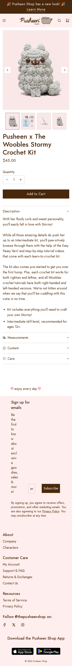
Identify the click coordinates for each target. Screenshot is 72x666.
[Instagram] (23, 625)
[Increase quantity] (21, 180)
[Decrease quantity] (7, 180)
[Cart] (67, 20)
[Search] (59, 20)
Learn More (36, 9)
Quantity (9, 172)
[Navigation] (4, 20)
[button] (8, 70)
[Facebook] (5, 625)
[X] (14, 625)
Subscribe (51, 488)
